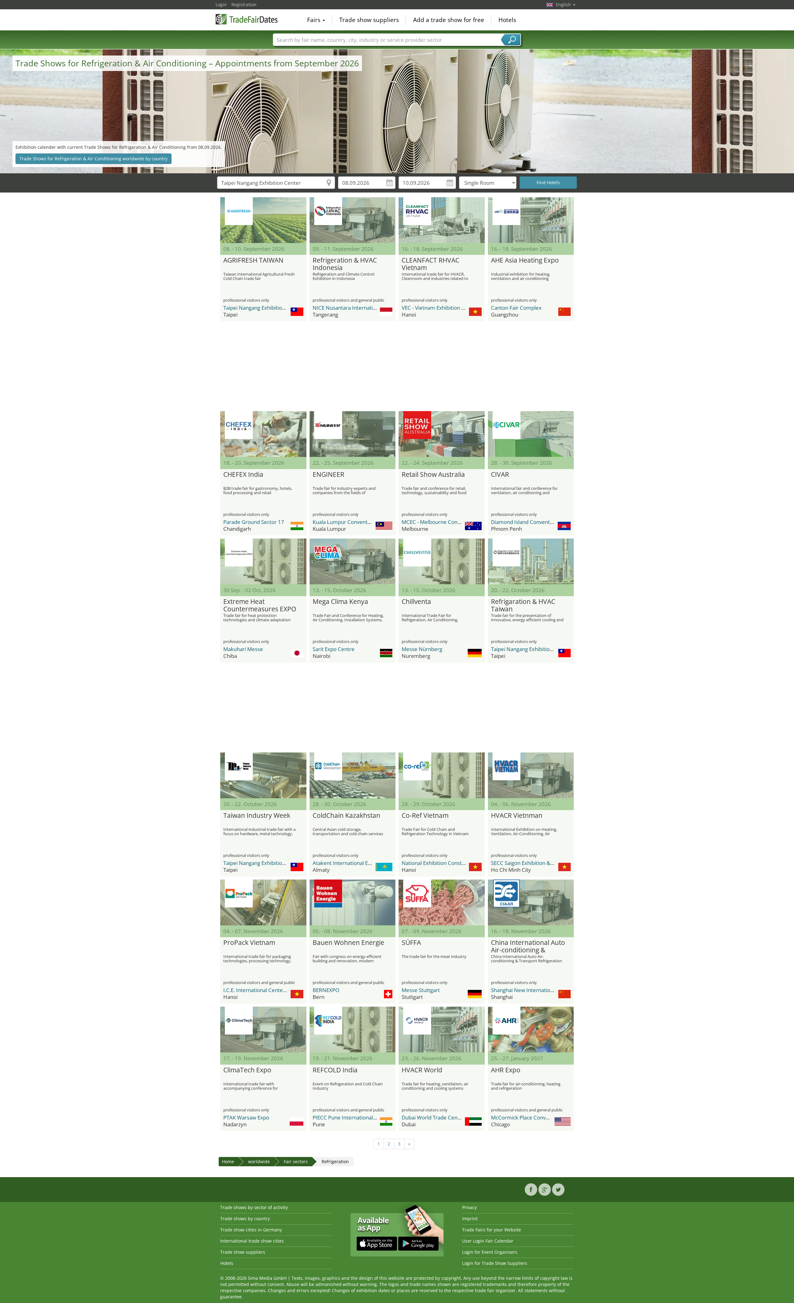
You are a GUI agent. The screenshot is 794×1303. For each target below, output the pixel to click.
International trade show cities (252, 1241)
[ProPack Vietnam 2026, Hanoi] (263, 902)
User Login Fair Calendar (487, 1241)
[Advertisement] (397, 366)
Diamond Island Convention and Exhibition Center (550, 521)
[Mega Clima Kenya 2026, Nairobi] (353, 561)
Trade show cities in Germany (251, 1230)
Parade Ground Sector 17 (253, 521)
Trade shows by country (245, 1218)
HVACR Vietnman (516, 816)
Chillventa (416, 602)
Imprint (470, 1218)
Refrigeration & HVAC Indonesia (345, 264)
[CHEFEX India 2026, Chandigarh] (263, 434)
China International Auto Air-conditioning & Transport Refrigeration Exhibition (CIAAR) (528, 946)
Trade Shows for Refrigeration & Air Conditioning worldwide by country (93, 159)
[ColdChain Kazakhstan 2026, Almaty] (353, 775)
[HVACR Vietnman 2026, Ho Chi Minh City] (531, 775)
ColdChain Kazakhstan (346, 816)
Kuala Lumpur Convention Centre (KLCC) (361, 521)
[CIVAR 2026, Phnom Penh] (531, 434)
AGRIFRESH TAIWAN (253, 260)
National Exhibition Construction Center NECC (457, 862)
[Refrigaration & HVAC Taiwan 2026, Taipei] (531, 561)
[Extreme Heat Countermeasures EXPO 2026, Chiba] (263, 561)
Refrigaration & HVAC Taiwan (523, 605)
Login (221, 4)
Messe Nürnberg (422, 649)
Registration (243, 4)
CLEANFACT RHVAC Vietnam (430, 264)
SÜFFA (411, 943)
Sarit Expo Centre (334, 649)
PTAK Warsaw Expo (246, 1117)
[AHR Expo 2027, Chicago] (531, 1030)
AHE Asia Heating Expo (525, 260)
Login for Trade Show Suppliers (494, 1263)
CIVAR (500, 475)
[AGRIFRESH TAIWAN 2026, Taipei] (263, 220)
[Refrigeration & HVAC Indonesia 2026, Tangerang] (353, 220)
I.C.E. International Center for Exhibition (270, 990)
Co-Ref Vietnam (425, 816)
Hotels (507, 20)
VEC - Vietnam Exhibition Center (440, 307)
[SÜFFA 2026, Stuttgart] (442, 902)
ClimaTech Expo (247, 1070)
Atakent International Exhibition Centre (360, 862)
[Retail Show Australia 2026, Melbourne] (442, 434)
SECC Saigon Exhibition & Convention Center (544, 862)
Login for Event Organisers (489, 1252)
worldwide (259, 1161)
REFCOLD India (335, 1070)
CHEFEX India (243, 475)
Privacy (469, 1207)
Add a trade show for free (448, 20)
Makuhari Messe (243, 649)
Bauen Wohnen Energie (348, 943)
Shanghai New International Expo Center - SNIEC (549, 990)
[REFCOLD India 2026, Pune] (353, 1030)
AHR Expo (505, 1070)
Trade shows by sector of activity (254, 1207)
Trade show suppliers (369, 20)
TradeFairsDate (247, 19)
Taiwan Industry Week (256, 816)
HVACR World (422, 1070)
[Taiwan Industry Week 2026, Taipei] (263, 775)
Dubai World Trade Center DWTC (441, 1117)
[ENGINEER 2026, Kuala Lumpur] (353, 434)
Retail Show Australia (433, 475)
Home (228, 1161)
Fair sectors (296, 1161)
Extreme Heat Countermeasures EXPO (259, 605)
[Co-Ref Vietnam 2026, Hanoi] (442, 775)
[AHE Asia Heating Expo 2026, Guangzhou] (531, 220)
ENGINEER (328, 475)
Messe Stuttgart (421, 990)
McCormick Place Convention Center (535, 1117)
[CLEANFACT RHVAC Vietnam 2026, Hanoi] (442, 220)
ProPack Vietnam (249, 943)
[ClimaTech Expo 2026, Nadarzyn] (263, 1030)
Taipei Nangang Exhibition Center (263, 307)
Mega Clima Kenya (340, 602)
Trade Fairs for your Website (491, 1230)
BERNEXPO (326, 990)
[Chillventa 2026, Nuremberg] (442, 561)
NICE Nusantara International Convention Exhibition (375, 307)
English (564, 4)
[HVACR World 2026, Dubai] (442, 1030)
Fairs (314, 20)
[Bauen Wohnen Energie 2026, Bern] (353, 902)
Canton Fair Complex (516, 307)
